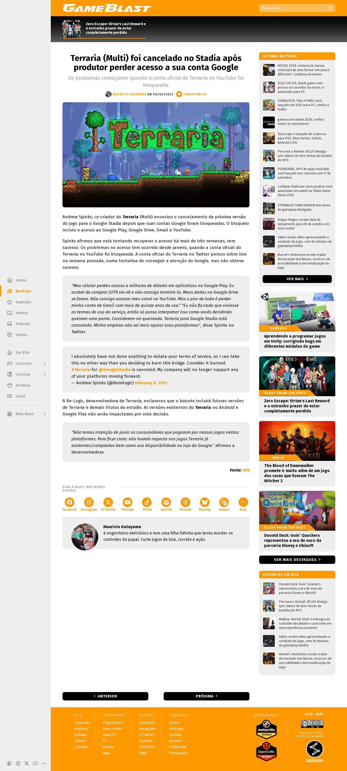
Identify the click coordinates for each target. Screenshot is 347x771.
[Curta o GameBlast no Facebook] (9, 763)
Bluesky (205, 509)
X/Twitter (108, 509)
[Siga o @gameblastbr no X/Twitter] (26, 763)
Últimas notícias (280, 56)
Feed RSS (146, 747)
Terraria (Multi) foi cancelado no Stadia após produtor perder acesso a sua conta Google (156, 63)
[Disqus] (155, 620)
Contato (175, 735)
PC (105, 741)
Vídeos (79, 741)
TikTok (147, 509)
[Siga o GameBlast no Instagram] (18, 763)
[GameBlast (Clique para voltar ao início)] (106, 8)
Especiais (81, 722)
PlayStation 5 (113, 722)
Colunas (80, 747)
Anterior (107, 696)
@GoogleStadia (115, 369)
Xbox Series (112, 729)
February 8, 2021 (151, 383)
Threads (185, 509)
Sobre (174, 722)
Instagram (89, 509)
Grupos (224, 509)
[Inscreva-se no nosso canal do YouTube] (35, 763)
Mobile (108, 747)
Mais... (107, 753)
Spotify (166, 509)
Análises (81, 729)
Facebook (69, 509)
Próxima (205, 696)
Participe (176, 729)
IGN (246, 470)
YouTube (127, 509)
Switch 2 (109, 735)
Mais (243, 509)
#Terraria (80, 369)
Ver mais (296, 279)
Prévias (80, 735)
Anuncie (175, 741)
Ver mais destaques (295, 559)
